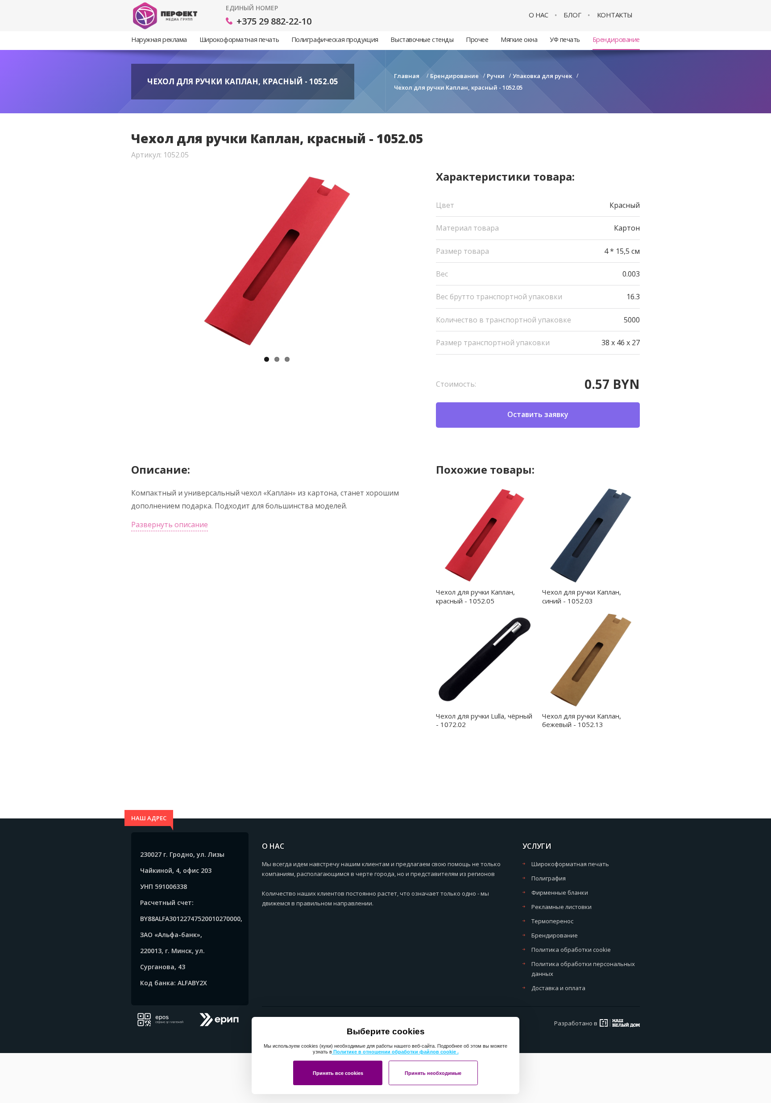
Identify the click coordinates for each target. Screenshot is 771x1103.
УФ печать (565, 39)
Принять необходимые (433, 1073)
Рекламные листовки (561, 907)
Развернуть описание (169, 524)
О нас (538, 15)
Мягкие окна (519, 39)
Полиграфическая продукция (334, 39)
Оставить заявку (537, 414)
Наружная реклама (159, 39)
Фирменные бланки (559, 892)
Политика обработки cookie (571, 950)
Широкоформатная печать (239, 39)
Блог (572, 15)
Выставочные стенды (421, 39)
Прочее (477, 39)
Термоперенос (552, 921)
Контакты (615, 15)
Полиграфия (548, 878)
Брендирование (616, 39)
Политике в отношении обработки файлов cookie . (395, 1051)
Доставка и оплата (558, 988)
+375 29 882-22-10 (273, 21)
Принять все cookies (338, 1073)
